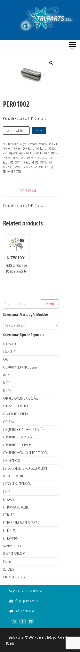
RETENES (8, 569)
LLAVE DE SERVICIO (14, 553)
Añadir (39, 130)
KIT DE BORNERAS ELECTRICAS (21, 522)
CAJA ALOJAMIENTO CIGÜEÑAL (20, 398)
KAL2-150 (35, 158)
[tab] (31, 191)
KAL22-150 (46, 158)
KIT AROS (8, 499)
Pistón (7, 561)
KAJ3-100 (34, 153)
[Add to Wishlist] (20, 247)
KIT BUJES (8, 514)
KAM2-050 (8, 167)
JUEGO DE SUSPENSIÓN (17, 483)
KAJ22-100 (24, 153)
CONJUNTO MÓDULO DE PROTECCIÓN (25, 452)
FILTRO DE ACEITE (13, 475)
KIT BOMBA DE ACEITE (16, 507)
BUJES (6, 382)
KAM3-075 (44, 167)
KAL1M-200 (13, 158)
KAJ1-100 (12, 148)
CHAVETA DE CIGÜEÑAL (16, 413)
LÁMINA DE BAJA (12, 545)
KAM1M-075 (32, 162)
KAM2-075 (20, 167)
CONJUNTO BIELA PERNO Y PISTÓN (23, 429)
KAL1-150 (44, 153)
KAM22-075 (32, 167)
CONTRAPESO (11, 460)
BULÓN (7, 390)
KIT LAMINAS (10, 538)
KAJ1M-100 (33, 148)
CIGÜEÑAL (9, 421)
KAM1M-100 (46, 162)
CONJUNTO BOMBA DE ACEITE (20, 437)
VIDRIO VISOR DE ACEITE (17, 577)
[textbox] (30, 325)
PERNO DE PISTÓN (12, 171)
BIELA (6, 374)
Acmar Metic (45, 144)
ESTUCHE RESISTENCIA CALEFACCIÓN (25, 468)
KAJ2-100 (13, 153)
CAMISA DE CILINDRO (15, 405)
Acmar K (34, 144)
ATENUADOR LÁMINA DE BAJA (20, 367)
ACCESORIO (10, 343)
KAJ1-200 (22, 148)
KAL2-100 (25, 158)
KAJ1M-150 (45, 148)
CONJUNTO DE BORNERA (17, 444)
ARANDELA (9, 351)
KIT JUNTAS (9, 530)
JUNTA (6, 491)
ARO (5, 359)
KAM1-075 (8, 162)
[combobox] (30, 325)
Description (28, 190)
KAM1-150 (20, 162)
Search (49, 303)
